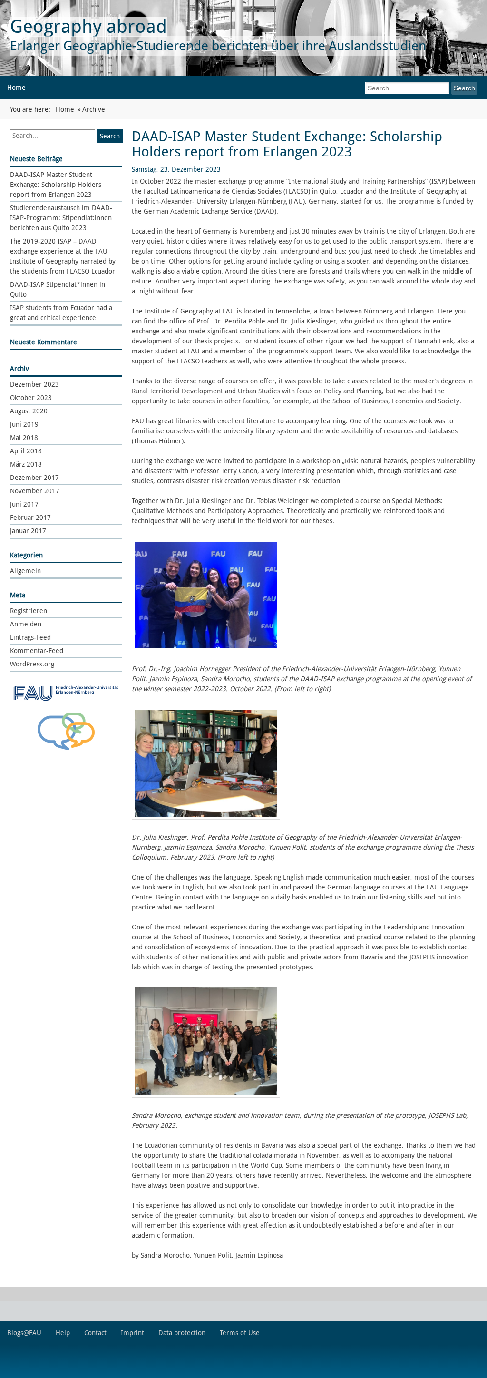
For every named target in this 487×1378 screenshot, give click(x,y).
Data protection (181, 1333)
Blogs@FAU (24, 1333)
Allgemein (25, 571)
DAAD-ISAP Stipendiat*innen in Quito (57, 289)
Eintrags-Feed (30, 637)
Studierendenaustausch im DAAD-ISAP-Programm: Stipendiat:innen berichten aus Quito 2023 (61, 218)
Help (63, 1333)
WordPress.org (32, 664)
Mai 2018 (24, 437)
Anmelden (25, 624)
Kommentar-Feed (36, 651)
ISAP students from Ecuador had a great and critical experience (61, 313)
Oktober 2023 (31, 397)
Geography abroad (88, 26)
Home (16, 87)
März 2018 (26, 464)
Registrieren (28, 611)
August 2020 (29, 411)
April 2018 (26, 451)
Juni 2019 (24, 424)
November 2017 (34, 491)
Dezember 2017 (34, 477)
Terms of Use (240, 1333)
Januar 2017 (28, 531)
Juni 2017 (24, 504)
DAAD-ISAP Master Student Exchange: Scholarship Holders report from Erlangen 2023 (55, 184)
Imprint (132, 1333)
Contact (95, 1333)
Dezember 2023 (34, 384)
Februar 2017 (30, 517)
